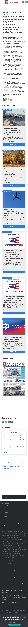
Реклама (4, 507)
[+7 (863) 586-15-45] (3, 560)
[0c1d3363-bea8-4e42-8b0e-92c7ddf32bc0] (14, 480)
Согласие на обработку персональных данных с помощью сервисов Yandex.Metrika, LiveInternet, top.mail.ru (14, 597)
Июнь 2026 (18, 519)
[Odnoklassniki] (26, 2)
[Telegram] (8, 100)
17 (4, 444)
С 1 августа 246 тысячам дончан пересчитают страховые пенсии (13, 339)
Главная (4, 7)
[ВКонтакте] (4, 100)
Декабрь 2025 (21, 523)
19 (10, 444)
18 (7, 444)
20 (13, 444)
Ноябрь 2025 (5, 525)
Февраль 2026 (5, 523)
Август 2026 (5, 519)
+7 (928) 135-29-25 (10, 563)
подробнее (10, 617)
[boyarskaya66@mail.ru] (3, 566)
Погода (5, 497)
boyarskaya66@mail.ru (10, 566)
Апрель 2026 (11, 521)
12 (10, 442)
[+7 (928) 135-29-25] (3, 563)
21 (17, 444)
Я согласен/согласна (14, 624)
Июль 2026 (12, 519)
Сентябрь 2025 (22, 525)
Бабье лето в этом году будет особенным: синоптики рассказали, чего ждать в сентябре (14, 172)
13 (13, 442)
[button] (2, 2)
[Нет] (26, 620)
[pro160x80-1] (20, 580)
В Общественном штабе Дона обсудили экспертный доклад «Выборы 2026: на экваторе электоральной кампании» (13, 255)
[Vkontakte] (23, 2)
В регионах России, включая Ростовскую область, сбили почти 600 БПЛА (14, 212)
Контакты (9, 505)
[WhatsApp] (11, 100)
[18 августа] (14, 379)
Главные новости (11, 7)
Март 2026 (18, 521)
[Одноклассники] (6, 100)
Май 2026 (4, 521)
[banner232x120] (20, 572)
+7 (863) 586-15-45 (10, 560)
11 (7, 442)
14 (17, 442)
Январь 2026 (13, 523)
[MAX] (11, 422)
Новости (4, 505)
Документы (10, 507)
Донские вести (10, 14)
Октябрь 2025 (13, 525)
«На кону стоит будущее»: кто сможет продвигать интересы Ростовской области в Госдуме (14, 299)
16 (23, 442)
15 (20, 442)
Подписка (19, 505)
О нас (14, 505)
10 (4, 442)
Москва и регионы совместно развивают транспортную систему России (13, 131)
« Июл (5, 452)
